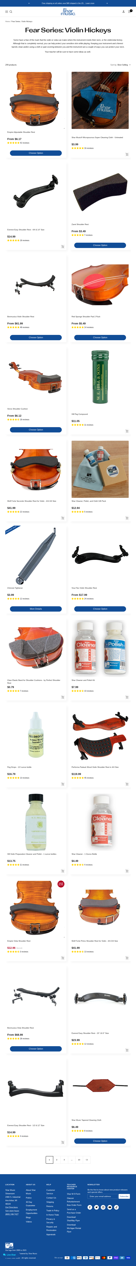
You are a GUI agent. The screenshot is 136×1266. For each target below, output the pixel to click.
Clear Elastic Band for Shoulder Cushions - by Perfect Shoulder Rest (33, 681)
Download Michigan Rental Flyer (74, 1228)
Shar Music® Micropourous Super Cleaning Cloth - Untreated (97, 137)
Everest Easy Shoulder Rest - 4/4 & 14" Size (25, 230)
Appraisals (51, 1234)
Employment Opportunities (31, 1211)
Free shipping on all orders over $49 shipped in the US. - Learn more (68, 3)
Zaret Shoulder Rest (80, 224)
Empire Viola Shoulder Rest (18, 941)
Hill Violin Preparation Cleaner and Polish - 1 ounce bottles (31, 854)
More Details (36, 609)
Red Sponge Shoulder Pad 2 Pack (86, 317)
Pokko (28, 1198)
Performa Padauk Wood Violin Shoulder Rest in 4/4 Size (95, 767)
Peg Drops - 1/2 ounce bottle (19, 767)
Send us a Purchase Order (74, 1211)
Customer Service (50, 1192)
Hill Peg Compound (80, 414)
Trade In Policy (52, 1210)
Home (7, 21)
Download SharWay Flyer (73, 1219)
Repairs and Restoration (51, 1228)
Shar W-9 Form (73, 1194)
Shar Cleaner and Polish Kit (83, 680)
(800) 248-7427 (11, 1214)
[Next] (86, 1160)
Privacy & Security (50, 1221)
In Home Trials (52, 1215)
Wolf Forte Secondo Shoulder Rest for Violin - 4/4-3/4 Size (31, 501)
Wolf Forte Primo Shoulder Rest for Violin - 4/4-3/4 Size (95, 941)
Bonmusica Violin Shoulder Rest (20, 317)
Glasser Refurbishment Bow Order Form (74, 1201)
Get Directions (11, 1207)
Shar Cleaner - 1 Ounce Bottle (84, 854)
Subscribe (124, 1196)
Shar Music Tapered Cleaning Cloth (86, 1120)
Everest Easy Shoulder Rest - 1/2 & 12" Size (25, 1125)
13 (79, 1160)
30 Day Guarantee (30, 1204)
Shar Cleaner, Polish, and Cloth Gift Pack (89, 501)
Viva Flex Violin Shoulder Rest (84, 588)
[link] (68, 11)
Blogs (28, 1217)
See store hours (12, 1211)
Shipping (50, 1202)
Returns (49, 1206)
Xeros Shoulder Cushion (17, 409)
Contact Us (51, 1198)
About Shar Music (31, 1192)
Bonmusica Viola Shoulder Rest (20, 1028)
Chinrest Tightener (15, 588)
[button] (11, 11)
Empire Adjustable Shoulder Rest (21, 132)
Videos (29, 1222)
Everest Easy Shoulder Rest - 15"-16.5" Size (90, 1033)
